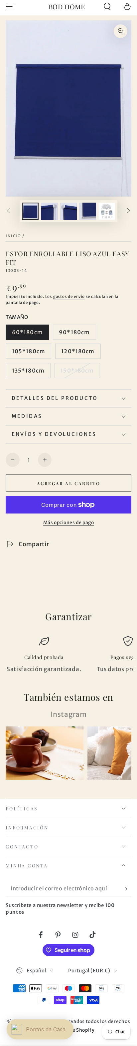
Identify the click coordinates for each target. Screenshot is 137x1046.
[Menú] (10, 6)
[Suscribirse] (126, 888)
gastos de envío (69, 296)
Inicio (13, 236)
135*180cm (28, 370)
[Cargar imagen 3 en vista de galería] (68, 211)
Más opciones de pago (68, 522)
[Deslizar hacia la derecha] (128, 211)
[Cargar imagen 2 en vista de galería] (49, 211)
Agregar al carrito (68, 483)
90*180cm (74, 332)
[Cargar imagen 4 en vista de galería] (87, 211)
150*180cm (77, 370)
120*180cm (77, 351)
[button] (107, 6)
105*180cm (28, 351)
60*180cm (27, 332)
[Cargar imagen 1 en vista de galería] (30, 211)
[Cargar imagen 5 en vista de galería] (106, 211)
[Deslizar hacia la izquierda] (8, 211)
